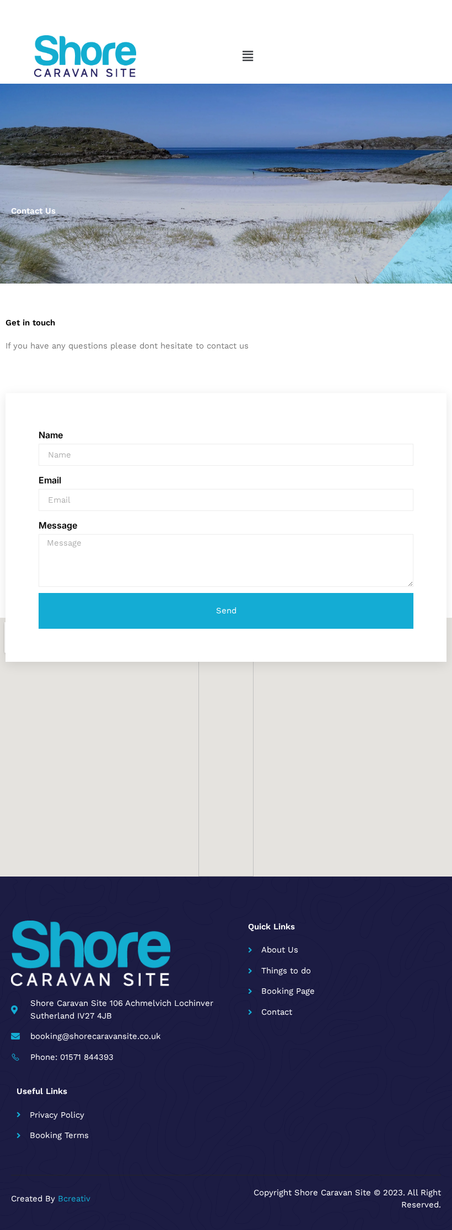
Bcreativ (74, 1199)
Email (50, 480)
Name (51, 434)
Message (58, 525)
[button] (248, 56)
